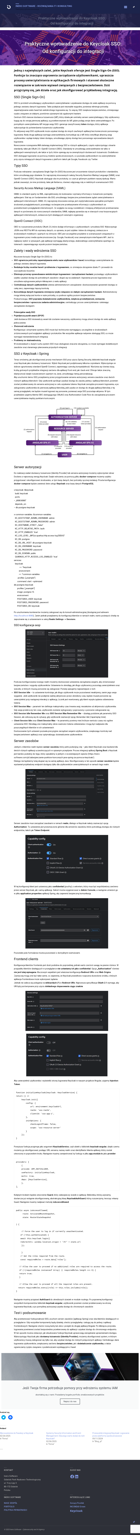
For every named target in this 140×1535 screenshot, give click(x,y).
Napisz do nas (70, 1401)
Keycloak (76, 1511)
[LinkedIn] (76, 1476)
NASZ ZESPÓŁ (10, 1503)
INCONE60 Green (77, 1507)
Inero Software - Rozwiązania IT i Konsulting (44, 6)
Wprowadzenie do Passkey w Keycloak (16, 1433)
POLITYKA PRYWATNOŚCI (16, 1510)
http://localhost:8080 (23, 616)
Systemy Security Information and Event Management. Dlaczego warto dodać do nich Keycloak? (65, 1436)
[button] (9, 7)
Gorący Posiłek (77, 1503)
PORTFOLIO (9, 1507)
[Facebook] (72, 1476)
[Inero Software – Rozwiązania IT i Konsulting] (9, 7)
